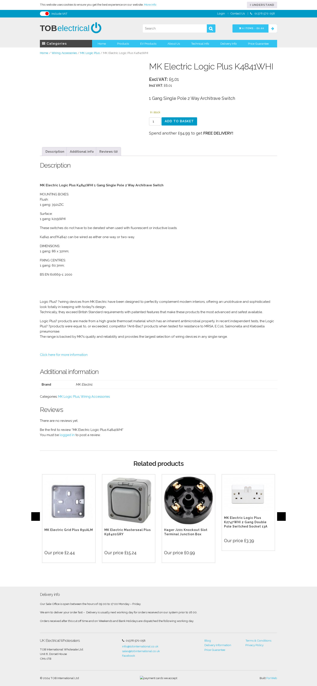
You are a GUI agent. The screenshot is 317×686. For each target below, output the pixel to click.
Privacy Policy (254, 645)
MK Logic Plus (90, 53)
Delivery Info (228, 43)
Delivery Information (217, 645)
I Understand (262, 4)
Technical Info (200, 43)
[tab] (55, 151)
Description (55, 152)
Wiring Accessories (64, 53)
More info (150, 4)
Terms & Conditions (258, 640)
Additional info (82, 152)
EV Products (148, 43)
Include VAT (59, 13)
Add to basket (179, 121)
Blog (207, 640)
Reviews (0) (108, 152)
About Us (174, 43)
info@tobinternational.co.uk (140, 646)
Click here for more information (64, 355)
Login (221, 13)
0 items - (252, 28)
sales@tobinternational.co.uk (141, 651)
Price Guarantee (258, 43)
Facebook (128, 655)
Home (102, 43)
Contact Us (237, 13)
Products (123, 43)
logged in (67, 435)
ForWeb (271, 678)
